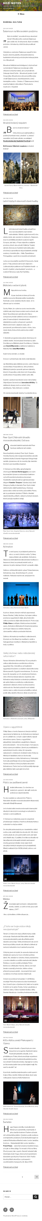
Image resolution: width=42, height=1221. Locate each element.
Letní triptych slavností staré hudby (20, 201)
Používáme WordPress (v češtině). (15, 1216)
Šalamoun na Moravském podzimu (20, 31)
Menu (22, 14)
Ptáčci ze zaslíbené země (15, 782)
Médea (6, 899)
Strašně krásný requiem (15, 123)
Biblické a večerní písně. (15, 285)
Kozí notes (12, 3)
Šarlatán (7, 1122)
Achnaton (8, 546)
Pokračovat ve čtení (10, 114)
